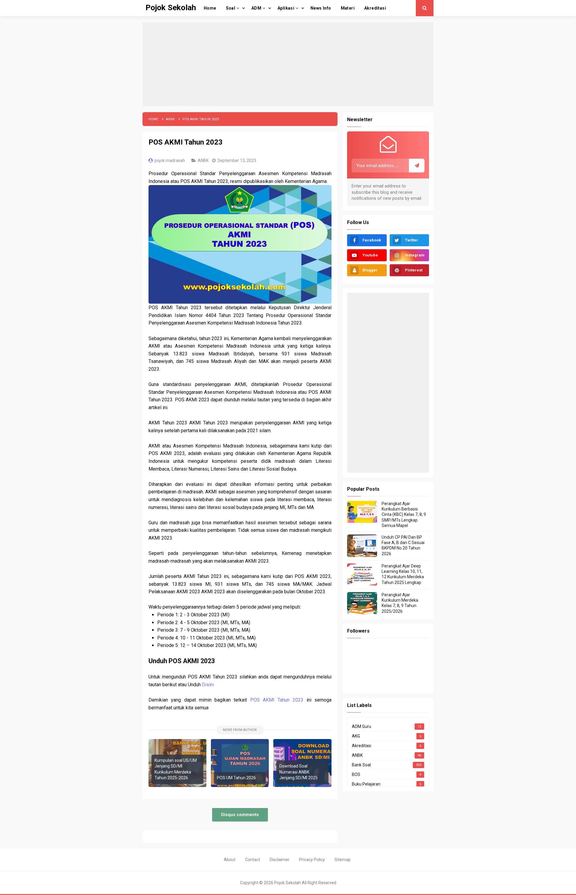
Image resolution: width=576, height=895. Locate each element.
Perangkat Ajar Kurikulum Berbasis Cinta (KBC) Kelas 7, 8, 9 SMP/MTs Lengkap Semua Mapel (404, 514)
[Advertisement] (288, 64)
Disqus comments (240, 814)
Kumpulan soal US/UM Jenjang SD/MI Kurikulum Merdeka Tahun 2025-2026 (175, 769)
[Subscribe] (416, 165)
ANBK (203, 160)
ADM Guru (361, 726)
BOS (356, 774)
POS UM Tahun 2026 (236, 777)
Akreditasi (361, 745)
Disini (208, 684)
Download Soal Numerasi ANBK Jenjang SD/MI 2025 (298, 772)
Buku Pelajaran (366, 784)
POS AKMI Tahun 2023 (277, 700)
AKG (356, 736)
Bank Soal (361, 764)
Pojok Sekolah (287, 882)
